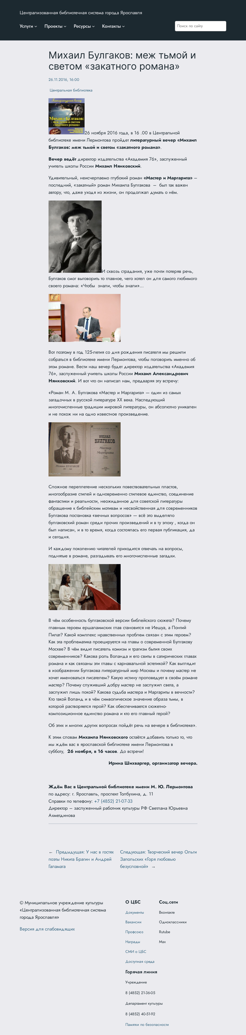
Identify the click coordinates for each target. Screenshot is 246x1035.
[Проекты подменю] (65, 26)
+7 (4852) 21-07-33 (113, 801)
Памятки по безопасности (147, 1024)
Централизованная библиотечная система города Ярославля (81, 12)
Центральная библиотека (70, 90)
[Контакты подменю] (123, 26)
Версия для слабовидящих (47, 928)
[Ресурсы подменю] (93, 26)
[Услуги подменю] (35, 26)
